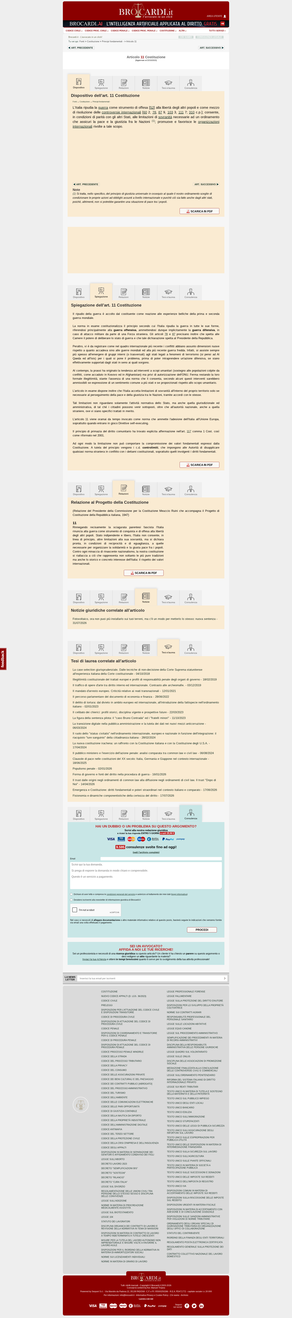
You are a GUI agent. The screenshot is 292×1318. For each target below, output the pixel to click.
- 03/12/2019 (137, 685)
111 (181, 112)
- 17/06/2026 (145, 790)
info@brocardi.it (127, 1295)
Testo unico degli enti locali (185, 1103)
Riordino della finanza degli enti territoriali (195, 1237)
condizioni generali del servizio (121, 894)
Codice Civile (73, 31)
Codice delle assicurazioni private (123, 1074)
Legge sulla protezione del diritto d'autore (195, 1000)
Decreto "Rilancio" (113, 1177)
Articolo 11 (131, 41)
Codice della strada (114, 1056)
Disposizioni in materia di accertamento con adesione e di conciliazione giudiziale (194, 1210)
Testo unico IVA (176, 1186)
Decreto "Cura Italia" (114, 1182)
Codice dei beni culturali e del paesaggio (127, 1079)
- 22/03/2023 (128, 712)
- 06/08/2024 (143, 753)
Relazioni (124, 88)
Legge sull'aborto (113, 1159)
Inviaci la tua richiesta (94, 959)
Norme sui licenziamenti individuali (123, 1257)
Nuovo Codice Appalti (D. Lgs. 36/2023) (123, 996)
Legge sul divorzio (113, 1186)
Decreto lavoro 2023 (114, 1164)
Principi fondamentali (113, 41)
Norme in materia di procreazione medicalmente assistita (122, 1206)
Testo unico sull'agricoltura (185, 1156)
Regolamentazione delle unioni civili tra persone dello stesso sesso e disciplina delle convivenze (127, 1193)
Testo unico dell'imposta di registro (190, 1181)
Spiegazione (101, 88)
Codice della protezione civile (120, 1138)
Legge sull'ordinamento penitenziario (191, 1075)
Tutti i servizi (216, 31)
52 (152, 107)
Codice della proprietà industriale (123, 1120)
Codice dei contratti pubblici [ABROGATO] (126, 1084)
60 (145, 112)
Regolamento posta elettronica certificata (195, 1242)
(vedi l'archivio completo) (146, 852)
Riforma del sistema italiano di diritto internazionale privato (191, 1081)
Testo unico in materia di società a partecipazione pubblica (188, 1166)
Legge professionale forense (186, 991)
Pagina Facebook (187, 1304)
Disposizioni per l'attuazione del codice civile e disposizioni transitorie (130, 1011)
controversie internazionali (121, 112)
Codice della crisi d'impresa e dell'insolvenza (130, 1143)
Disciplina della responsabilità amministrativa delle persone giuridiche (192, 1046)
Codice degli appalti (113, 1147)
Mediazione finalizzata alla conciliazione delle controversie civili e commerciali (192, 1069)
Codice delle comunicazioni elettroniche (127, 1102)
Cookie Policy (162, 1295)
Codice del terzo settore (117, 1134)
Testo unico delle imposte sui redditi (190, 1177)
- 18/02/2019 (145, 679)
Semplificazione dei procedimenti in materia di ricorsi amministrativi (194, 1039)
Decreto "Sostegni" (113, 1173)
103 (170, 112)
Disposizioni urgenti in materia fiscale (191, 1205)
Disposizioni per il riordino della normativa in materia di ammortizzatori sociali (130, 1251)
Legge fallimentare (179, 996)
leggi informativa (179, 894)
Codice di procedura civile (118, 1017)
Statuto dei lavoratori (115, 1221)
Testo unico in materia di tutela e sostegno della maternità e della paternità (194, 1092)
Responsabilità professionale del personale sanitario (189, 1018)
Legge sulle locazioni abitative (186, 1024)
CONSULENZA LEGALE (209, 37)
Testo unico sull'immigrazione (186, 1116)
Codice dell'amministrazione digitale (124, 1125)
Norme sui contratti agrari (184, 1012)
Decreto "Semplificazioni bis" (119, 1168)
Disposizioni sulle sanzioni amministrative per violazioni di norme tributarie (193, 1217)
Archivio (184, 1295)
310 (191, 112)
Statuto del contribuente (183, 1233)
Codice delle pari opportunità (120, 1106)
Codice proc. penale (143, 31)
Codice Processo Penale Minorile (122, 1052)
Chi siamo (174, 1295)
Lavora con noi (146, 1299)
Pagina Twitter (194, 1304)
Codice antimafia (111, 1129)
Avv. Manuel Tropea (156, 1288)
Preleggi (107, 1005)
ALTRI (182, 31)
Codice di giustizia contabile (119, 1111)
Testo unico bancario (180, 1107)
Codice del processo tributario (121, 1061)
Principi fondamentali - (102, 102)
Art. (82, 47)
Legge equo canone (179, 1028)
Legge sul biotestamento (117, 1212)
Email (72, 859)
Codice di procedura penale (118, 1040)
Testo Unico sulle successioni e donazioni (194, 1172)
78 (154, 112)
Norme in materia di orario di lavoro (124, 1261)
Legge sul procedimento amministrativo (192, 1033)
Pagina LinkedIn (201, 1304)
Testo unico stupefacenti (183, 1121)
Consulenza (191, 88)
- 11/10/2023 (129, 718)
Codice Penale (119, 31)
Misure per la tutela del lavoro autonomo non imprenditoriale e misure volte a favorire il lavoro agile (131, 1243)
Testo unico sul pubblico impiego (188, 1098)
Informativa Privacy (144, 1295)
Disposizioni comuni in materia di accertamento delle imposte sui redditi (192, 1191)
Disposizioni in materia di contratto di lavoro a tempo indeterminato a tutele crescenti (130, 1234)
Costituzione (167, 31)
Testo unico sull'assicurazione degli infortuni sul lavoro (190, 1131)
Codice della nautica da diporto (121, 1115)
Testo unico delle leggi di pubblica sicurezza (196, 1126)
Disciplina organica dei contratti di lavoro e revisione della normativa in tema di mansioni (129, 1227)
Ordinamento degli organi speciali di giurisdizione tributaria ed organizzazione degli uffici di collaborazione (194, 1226)
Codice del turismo (113, 1093)
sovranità (165, 117)
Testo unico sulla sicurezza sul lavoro (192, 1151)
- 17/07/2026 (123, 795)
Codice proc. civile (96, 31)
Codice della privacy (114, 1065)
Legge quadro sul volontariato (187, 1052)
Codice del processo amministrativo (124, 1088)
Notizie (146, 88)
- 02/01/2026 (92, 768)
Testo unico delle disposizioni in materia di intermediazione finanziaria (194, 1145)
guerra (103, 107)
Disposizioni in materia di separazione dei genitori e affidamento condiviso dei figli (127, 1153)
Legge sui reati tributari (182, 1087)
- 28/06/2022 (121, 696)
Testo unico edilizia (179, 1112)
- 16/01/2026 (119, 774)
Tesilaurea (168, 88)
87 (160, 112)
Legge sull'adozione (114, 1201)
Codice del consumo (114, 1070)
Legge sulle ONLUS (178, 1056)
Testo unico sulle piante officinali (189, 1160)
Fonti (81, 41)
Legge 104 (107, 1217)
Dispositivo (78, 297)
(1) (153, 120)
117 (189, 431)
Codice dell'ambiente (114, 1097)
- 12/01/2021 (124, 691)
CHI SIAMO (186, 37)
